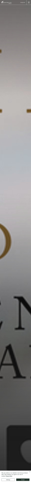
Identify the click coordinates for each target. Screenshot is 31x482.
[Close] (29, 473)
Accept (23, 479)
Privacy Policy (9, 476)
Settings (8, 479)
